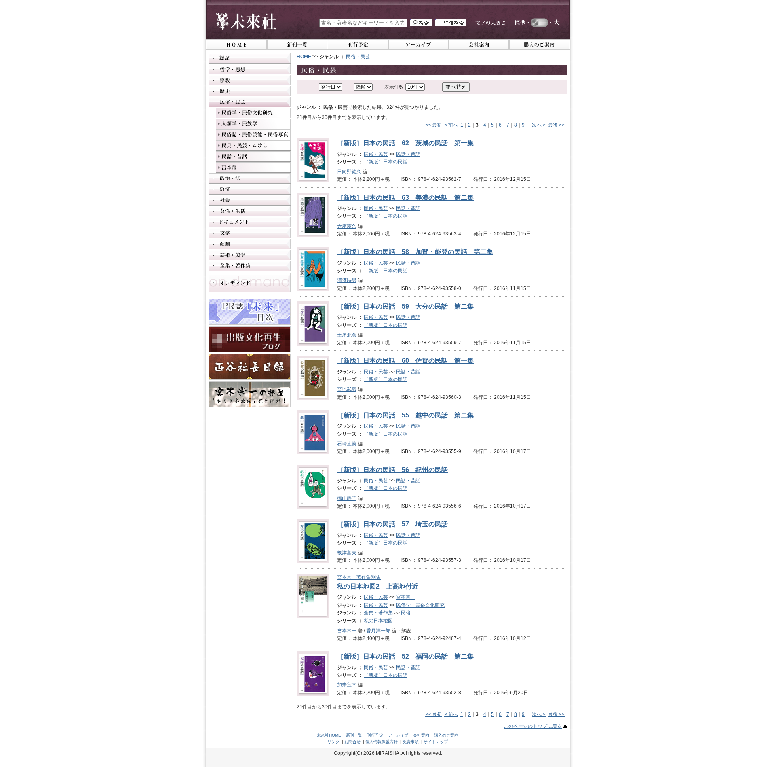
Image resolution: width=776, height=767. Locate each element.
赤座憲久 (346, 226)
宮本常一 (405, 597)
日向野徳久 (349, 171)
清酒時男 (346, 280)
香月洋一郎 (378, 631)
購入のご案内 (446, 735)
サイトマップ (436, 741)
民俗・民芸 (358, 56)
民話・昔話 (408, 154)
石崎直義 (346, 444)
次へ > (539, 125)
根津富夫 (346, 552)
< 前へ (451, 125)
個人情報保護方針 (381, 741)
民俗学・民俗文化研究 (420, 605)
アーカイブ (398, 735)
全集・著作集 (378, 613)
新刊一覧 (354, 735)
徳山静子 (346, 498)
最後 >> (556, 125)
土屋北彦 (346, 335)
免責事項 (411, 741)
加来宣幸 (346, 685)
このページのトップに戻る (533, 726)
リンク (333, 741)
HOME (304, 56)
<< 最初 (433, 125)
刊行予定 (375, 735)
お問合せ (352, 741)
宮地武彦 (346, 389)
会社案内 (421, 735)
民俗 (406, 613)
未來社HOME (329, 735)
